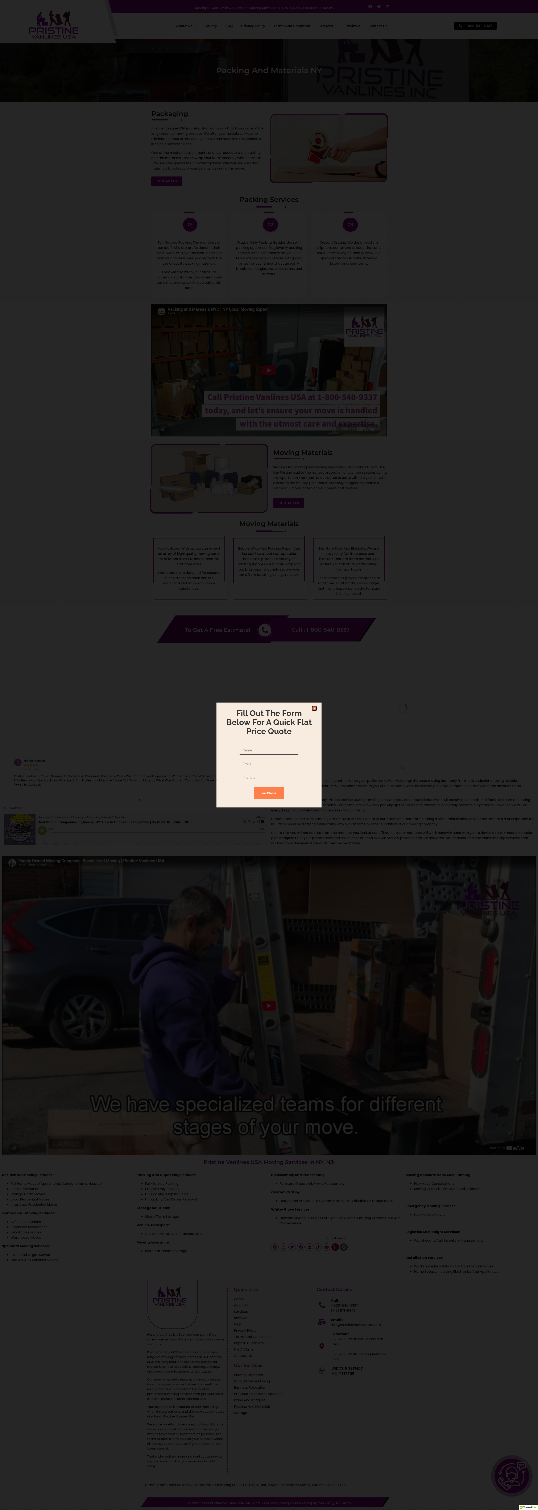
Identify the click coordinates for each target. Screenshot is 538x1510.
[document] (269, 755)
